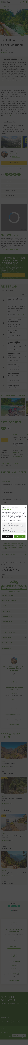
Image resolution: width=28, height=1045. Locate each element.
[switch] (23, 526)
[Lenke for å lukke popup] (25, 507)
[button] (22, 526)
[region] (14, 527)
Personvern (8, 509)
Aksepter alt (20, 536)
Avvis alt (7, 536)
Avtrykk (3, 509)
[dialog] (14, 522)
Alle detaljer (6, 533)
